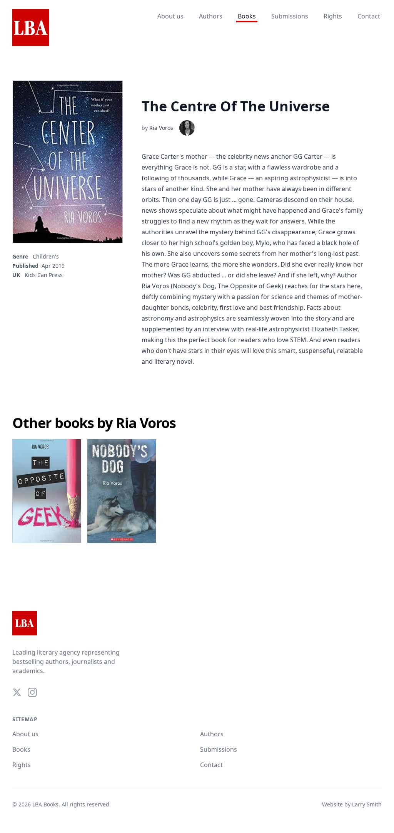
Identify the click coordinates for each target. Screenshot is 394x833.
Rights (333, 16)
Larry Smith (367, 804)
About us (170, 16)
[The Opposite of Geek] (46, 491)
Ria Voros (161, 127)
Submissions (289, 16)
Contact (368, 16)
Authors (210, 16)
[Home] (30, 28)
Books (247, 16)
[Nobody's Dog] (121, 491)
